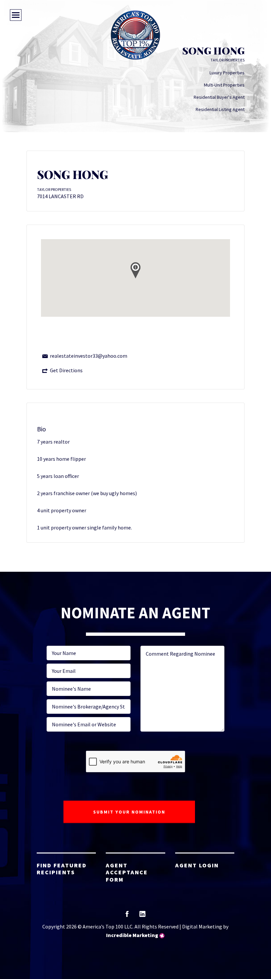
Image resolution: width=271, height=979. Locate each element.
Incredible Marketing (132, 935)
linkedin (142, 916)
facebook (127, 916)
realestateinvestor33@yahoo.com (88, 355)
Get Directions (66, 370)
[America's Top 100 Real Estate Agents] (135, 35)
